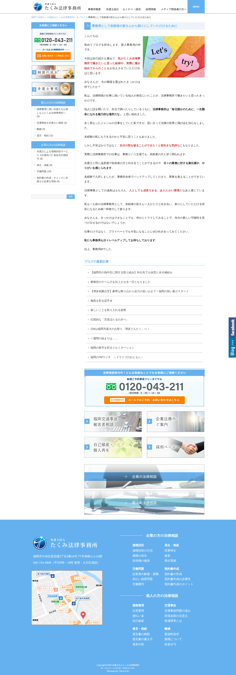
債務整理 (138, 605)
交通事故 (170, 605)
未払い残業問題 (142, 579)
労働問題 (44, 171)
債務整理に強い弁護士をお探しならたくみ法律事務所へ (52, 113)
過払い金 (138, 615)
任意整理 (138, 610)
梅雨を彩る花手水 (101, 300)
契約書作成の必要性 (178, 579)
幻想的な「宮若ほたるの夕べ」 (110, 319)
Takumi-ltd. (124, 671)
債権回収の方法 (142, 550)
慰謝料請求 (172, 634)
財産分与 (170, 644)
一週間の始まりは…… (104, 338)
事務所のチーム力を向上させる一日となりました (121, 281)
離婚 (41, 129)
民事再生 (170, 550)
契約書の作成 (173, 574)
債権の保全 (139, 555)
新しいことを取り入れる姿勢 (108, 310)
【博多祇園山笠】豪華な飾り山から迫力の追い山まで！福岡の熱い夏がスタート (140, 291)
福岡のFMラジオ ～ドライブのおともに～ (117, 357)
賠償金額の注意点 (176, 615)
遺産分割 (138, 644)
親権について (173, 639)
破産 (167, 555)
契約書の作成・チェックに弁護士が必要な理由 (52, 179)
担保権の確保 (141, 560)
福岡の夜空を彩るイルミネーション (112, 347)
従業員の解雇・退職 (145, 574)
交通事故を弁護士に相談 (52, 122)
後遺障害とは (173, 620)
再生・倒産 (44, 165)
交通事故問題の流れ (178, 610)
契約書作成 (172, 568)
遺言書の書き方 (142, 639)
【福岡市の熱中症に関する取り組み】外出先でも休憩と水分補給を (131, 272)
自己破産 (138, 620)
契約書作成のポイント (179, 584)
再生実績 (170, 560)
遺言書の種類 (141, 634)
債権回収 (138, 545)
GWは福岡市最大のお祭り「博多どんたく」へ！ (120, 328)
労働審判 (138, 584)
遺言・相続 (45, 135)
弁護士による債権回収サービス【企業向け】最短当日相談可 (52, 155)
